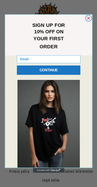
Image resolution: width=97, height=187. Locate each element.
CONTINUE (48, 70)
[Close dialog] (88, 18)
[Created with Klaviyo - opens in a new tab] (48, 170)
